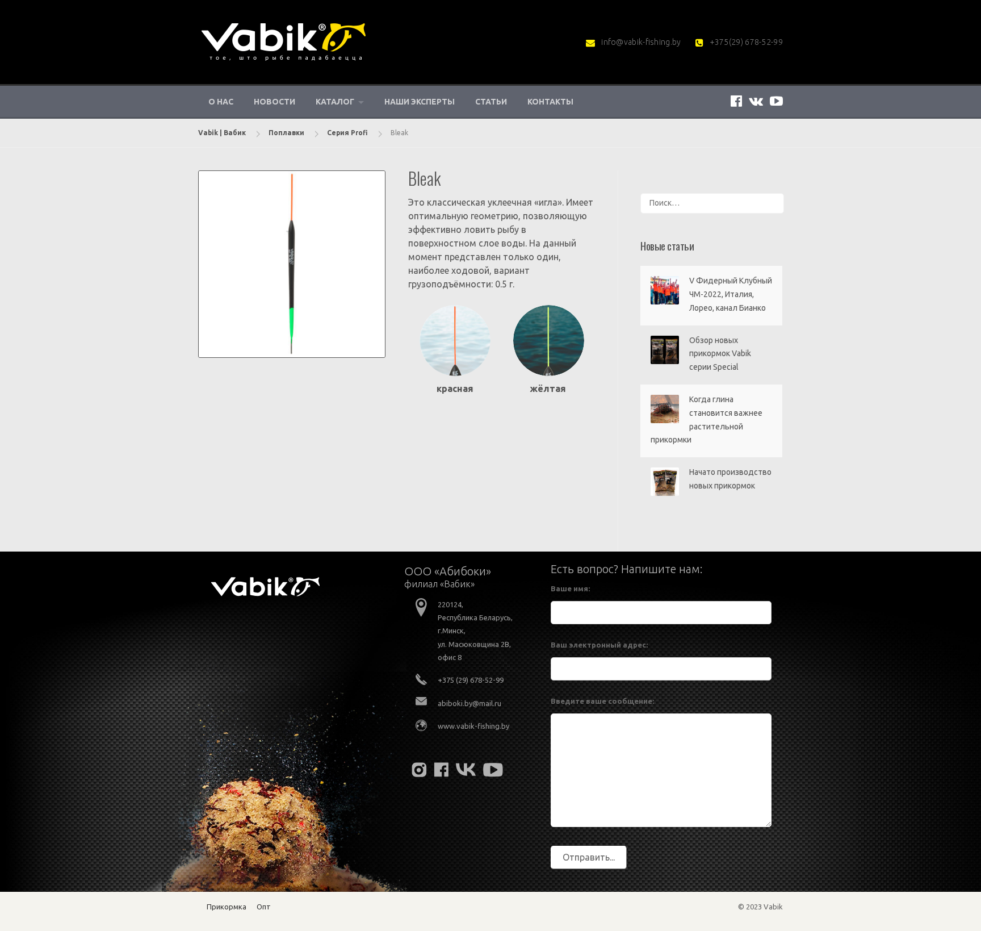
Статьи (491, 101)
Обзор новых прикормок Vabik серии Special (720, 354)
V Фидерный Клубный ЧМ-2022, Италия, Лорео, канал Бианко (730, 294)
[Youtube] (776, 101)
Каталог (335, 101)
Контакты (550, 101)
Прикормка (226, 907)
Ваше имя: (570, 588)
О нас (220, 101)
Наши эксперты (419, 101)
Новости (274, 101)
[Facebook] (736, 101)
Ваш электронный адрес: (599, 645)
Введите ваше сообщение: (602, 701)
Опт (264, 907)
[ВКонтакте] (756, 101)
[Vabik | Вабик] (283, 41)
